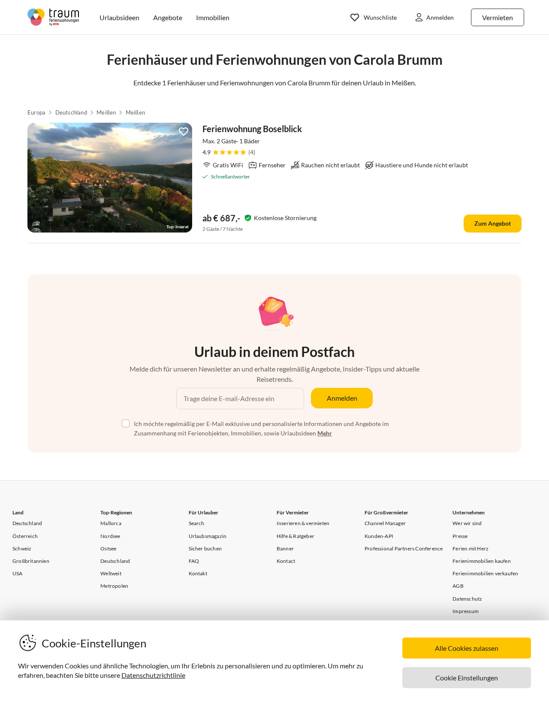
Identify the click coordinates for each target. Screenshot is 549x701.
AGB (458, 586)
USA (17, 573)
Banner (285, 548)
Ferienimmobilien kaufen (481, 561)
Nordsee (110, 536)
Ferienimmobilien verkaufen (485, 573)
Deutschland (71, 112)
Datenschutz (467, 598)
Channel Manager (385, 523)
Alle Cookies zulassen (466, 648)
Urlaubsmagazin (208, 536)
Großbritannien (30, 561)
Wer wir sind (467, 523)
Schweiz (21, 548)
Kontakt (198, 573)
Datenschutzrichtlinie (153, 675)
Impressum (465, 611)
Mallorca (110, 523)
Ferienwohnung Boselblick (252, 129)
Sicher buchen (205, 548)
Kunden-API (379, 536)
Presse (460, 536)
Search (197, 523)
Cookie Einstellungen (466, 678)
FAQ (194, 561)
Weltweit (110, 573)
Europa (36, 112)
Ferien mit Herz (470, 548)
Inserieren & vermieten (303, 523)
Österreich (25, 536)
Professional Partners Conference (404, 548)
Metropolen (114, 586)
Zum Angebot (492, 223)
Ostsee (108, 548)
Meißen (106, 112)
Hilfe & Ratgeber (295, 536)
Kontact (286, 561)
